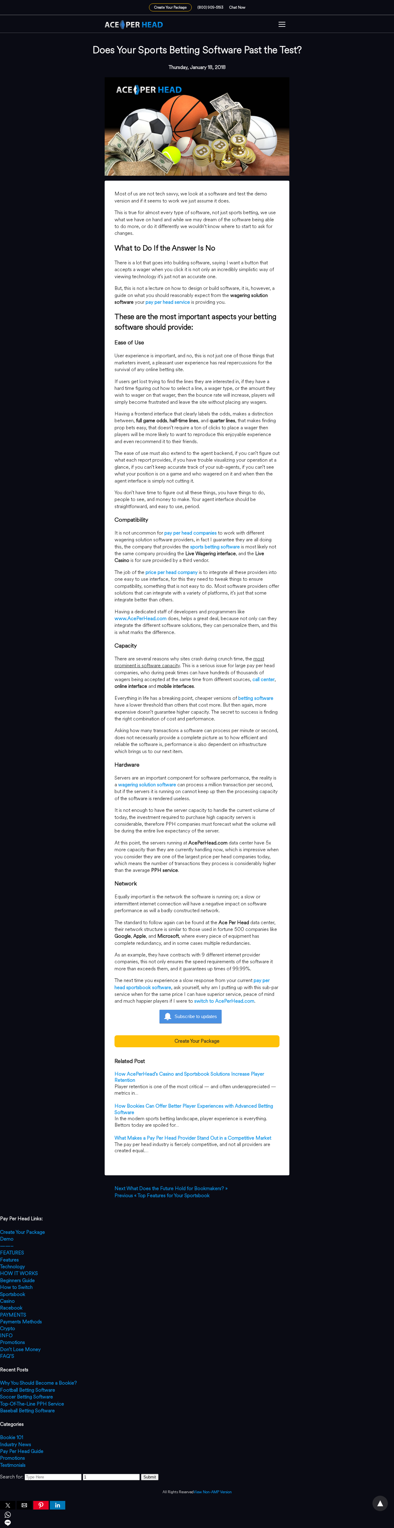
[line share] (197, 1524)
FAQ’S (7, 1356)
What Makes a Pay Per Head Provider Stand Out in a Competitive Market (193, 1137)
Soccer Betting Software (26, 1396)
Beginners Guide (17, 1280)
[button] (282, 25)
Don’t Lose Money (20, 1349)
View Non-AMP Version (213, 1492)
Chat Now (237, 7)
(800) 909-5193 (210, 7)
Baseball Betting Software (27, 1410)
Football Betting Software (27, 1390)
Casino (7, 1301)
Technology (12, 1266)
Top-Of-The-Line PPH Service (32, 1403)
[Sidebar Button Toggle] (282, 25)
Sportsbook (12, 1294)
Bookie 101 (11, 1437)
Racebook (11, 1307)
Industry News (15, 1444)
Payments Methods (21, 1321)
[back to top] (380, 1503)
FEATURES (12, 1252)
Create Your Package (170, 7)
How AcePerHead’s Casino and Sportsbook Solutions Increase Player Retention (189, 1077)
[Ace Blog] (134, 24)
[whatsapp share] (197, 1516)
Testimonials (13, 1465)
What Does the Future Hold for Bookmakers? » (171, 1188)
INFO (6, 1335)
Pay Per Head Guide (21, 1451)
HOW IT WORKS (19, 1273)
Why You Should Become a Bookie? (38, 1382)
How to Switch (16, 1287)
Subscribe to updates (196, 1016)
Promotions (12, 1342)
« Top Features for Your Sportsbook (162, 1195)
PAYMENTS (13, 1314)
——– (7, 1245)
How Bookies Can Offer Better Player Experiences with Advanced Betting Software (194, 1109)
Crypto (7, 1328)
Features (9, 1259)
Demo (7, 1238)
